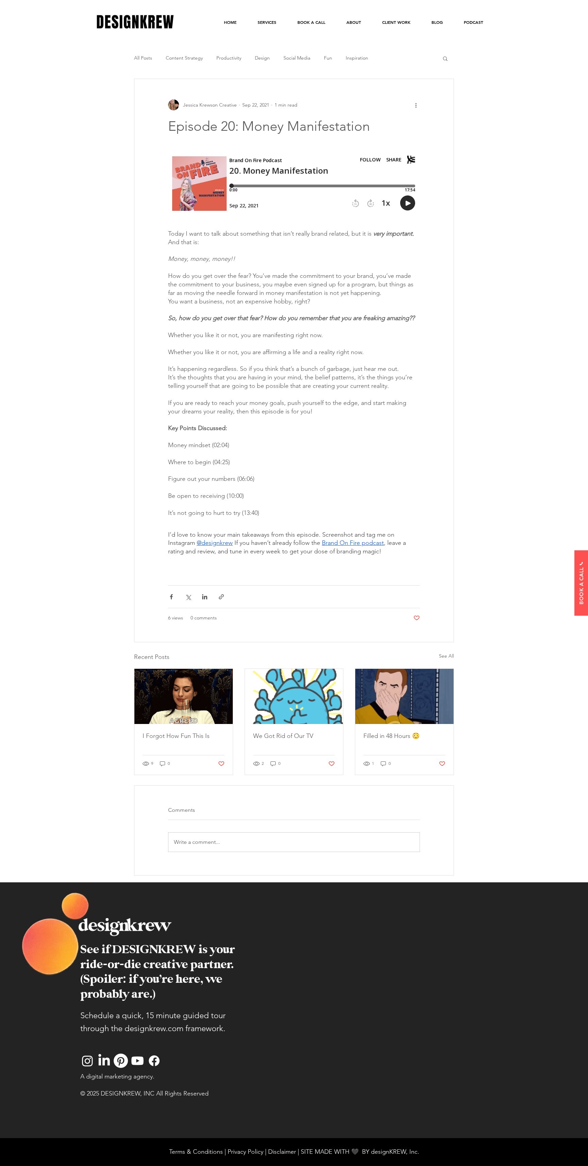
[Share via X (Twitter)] (188, 597)
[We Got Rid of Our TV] (294, 696)
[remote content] (294, 185)
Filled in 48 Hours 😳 (391, 736)
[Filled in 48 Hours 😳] (404, 696)
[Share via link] (221, 597)
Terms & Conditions (196, 1151)
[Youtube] (137, 1061)
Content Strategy (184, 58)
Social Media (296, 58)
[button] (445, 58)
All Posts (143, 58)
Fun (328, 58)
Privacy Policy (245, 1151)
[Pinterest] (121, 1061)
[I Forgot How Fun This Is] (183, 696)
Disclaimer (283, 1151)
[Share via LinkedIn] (204, 597)
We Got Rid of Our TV (283, 736)
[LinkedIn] (104, 1061)
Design (262, 58)
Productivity (228, 58)
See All (446, 656)
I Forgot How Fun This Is (176, 736)
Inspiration (357, 58)
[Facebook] (154, 1061)
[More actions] (416, 105)
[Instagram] (87, 1061)
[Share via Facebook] (171, 597)
